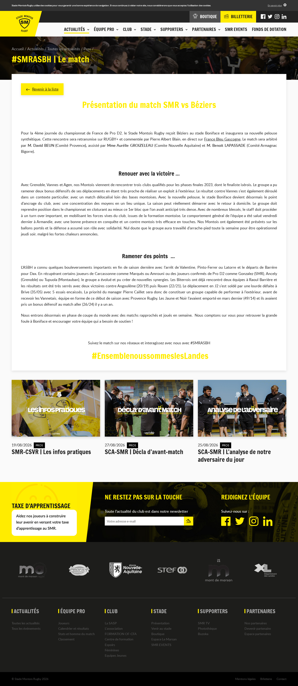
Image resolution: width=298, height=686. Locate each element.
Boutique (157, 634)
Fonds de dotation (269, 29)
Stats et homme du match (76, 634)
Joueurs (63, 623)
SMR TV (204, 623)
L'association (114, 628)
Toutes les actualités (63, 48)
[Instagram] (277, 17)
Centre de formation (119, 639)
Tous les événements (26, 628)
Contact (281, 679)
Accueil (18, 48)
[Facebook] (263, 17)
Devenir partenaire (257, 628)
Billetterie (266, 679)
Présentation (160, 623)
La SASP (111, 623)
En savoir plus (275, 5)
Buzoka (203, 634)
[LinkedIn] (284, 17)
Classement (66, 639)
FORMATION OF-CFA (121, 634)
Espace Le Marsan (164, 639)
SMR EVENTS (236, 29)
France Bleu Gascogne (222, 139)
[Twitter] (270, 17)
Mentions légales (245, 679)
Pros (87, 48)
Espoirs (110, 644)
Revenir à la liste (45, 89)
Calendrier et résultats (73, 628)
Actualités (35, 48)
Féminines (112, 650)
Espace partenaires (257, 634)
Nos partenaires (255, 623)
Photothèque (207, 628)
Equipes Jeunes (115, 655)
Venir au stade (161, 628)
